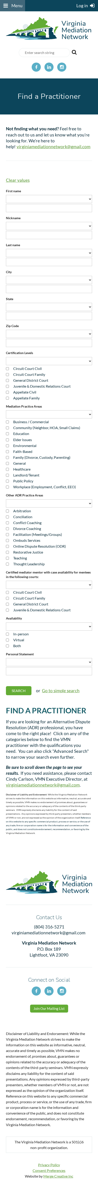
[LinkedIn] (49, 67)
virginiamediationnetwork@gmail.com (53, 146)
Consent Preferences (49, 1170)
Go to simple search (61, 690)
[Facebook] (36, 67)
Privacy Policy (49, 1165)
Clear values (18, 180)
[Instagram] (61, 67)
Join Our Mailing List (49, 1008)
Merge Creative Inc (58, 1176)
